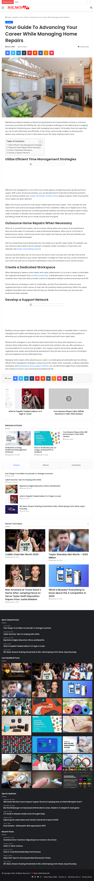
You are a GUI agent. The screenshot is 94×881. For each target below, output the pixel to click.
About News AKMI (50, 877)
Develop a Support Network (19, 153)
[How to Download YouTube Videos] (16, 762)
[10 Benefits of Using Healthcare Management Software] (18, 438)
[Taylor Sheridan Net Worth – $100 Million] (69, 540)
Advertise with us (74, 877)
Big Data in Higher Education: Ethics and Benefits (40, 486)
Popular (16, 465)
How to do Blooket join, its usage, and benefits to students (45, 450)
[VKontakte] (40, 53)
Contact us (62, 877)
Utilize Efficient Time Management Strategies (25, 145)
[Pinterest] (29, 53)
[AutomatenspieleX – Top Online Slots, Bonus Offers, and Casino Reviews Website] (77, 779)
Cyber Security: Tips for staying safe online (23, 480)
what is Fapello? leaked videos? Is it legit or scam (40, 496)
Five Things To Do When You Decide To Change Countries (29, 473)
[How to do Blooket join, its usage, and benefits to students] (47, 438)
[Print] (70, 378)
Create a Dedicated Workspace (20, 150)
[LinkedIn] (18, 53)
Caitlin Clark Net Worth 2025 (22, 554)
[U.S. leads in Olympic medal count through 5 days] (77, 762)
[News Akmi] (18, 7)
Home (9, 17)
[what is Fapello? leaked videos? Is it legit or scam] (11, 499)
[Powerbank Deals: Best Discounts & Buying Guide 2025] (47, 706)
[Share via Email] (65, 378)
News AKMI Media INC (42, 873)
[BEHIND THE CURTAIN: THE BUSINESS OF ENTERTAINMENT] (47, 762)
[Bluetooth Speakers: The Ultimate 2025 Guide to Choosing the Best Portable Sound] (16, 725)
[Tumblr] (24, 53)
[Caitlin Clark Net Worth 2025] (25, 540)
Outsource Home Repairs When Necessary (24, 147)
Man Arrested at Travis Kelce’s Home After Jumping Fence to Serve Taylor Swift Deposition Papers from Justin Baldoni (23, 594)
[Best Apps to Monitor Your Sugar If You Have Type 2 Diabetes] (47, 779)
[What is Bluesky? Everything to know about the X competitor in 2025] (69, 575)
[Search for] (91, 8)
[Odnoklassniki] (46, 53)
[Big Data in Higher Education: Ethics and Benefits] (11, 489)
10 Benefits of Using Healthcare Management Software (16, 450)
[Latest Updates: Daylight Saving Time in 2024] (16, 779)
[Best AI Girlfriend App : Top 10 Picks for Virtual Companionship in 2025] (16, 671)
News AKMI (11, 47)
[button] (39, 142)
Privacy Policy (87, 877)
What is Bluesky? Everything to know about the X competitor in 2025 (67, 593)
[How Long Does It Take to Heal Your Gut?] (77, 724)
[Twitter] (13, 53)
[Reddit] (35, 53)
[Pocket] (51, 53)
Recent (46, 465)
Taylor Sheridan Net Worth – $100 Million (29, 2)
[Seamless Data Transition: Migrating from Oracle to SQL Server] (47, 744)
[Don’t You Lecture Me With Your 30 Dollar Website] (16, 744)
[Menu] (3, 8)
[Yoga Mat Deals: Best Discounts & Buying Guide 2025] (77, 706)
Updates (16, 17)
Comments (76, 465)
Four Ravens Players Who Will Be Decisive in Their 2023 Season (75, 434)
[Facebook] (7, 53)
